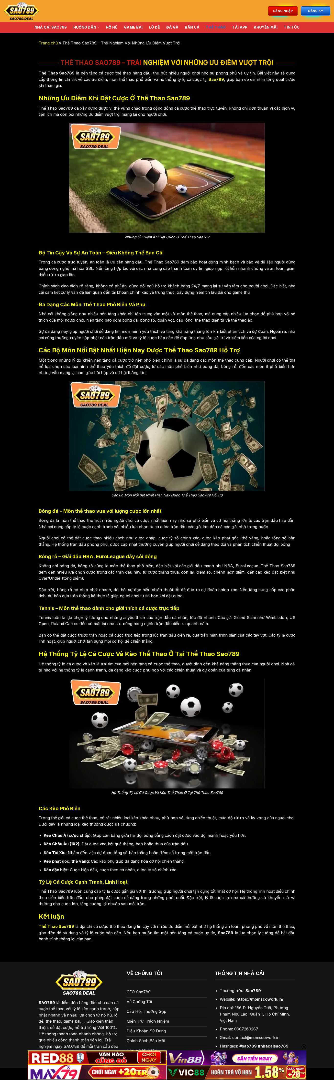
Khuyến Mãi (266, 27)
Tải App (239, 27)
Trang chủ (48, 43)
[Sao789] (46, 11)
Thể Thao (216, 27)
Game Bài (133, 27)
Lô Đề (154, 27)
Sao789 (216, 79)
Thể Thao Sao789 (56, 926)
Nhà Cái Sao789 (50, 27)
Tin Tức (292, 27)
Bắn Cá (192, 27)
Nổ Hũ (112, 27)
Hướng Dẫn (84, 27)
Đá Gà (172, 27)
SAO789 (47, 1002)
